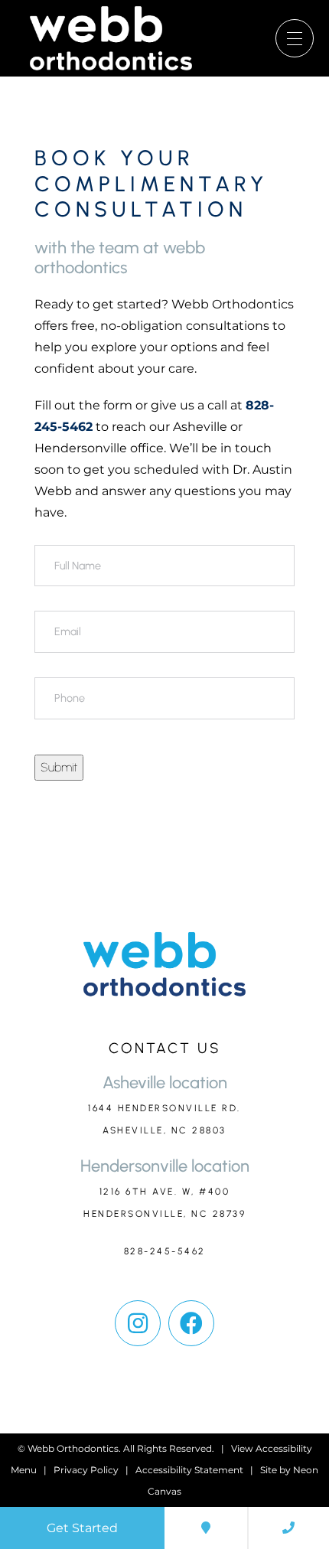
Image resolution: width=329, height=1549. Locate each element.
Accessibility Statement (189, 1470)
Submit (59, 767)
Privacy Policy (86, 1470)
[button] (138, 1323)
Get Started (82, 1528)
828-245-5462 (165, 1251)
